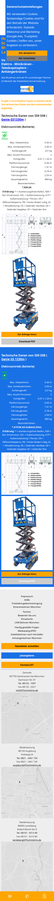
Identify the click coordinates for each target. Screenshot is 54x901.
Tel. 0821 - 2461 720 (27, 758)
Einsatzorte (27, 618)
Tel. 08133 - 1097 (27, 683)
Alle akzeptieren (27, 53)
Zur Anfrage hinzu (27, 334)
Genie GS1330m (12, 119)
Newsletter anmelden (27, 646)
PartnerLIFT (27, 664)
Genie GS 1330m (13, 359)
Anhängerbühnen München (27, 638)
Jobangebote (27, 655)
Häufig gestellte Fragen (27, 627)
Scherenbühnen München (27, 606)
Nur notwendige (27, 58)
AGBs (27, 599)
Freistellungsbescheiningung (27, 603)
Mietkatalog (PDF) (27, 630)
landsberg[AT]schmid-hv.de (27, 839)
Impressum (27, 596)
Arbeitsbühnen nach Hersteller (27, 634)
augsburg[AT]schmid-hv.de (27, 765)
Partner (27, 611)
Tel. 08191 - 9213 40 (27, 832)
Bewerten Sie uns (27, 615)
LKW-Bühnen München (27, 622)
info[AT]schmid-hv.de (27, 690)
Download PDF (27, 341)
